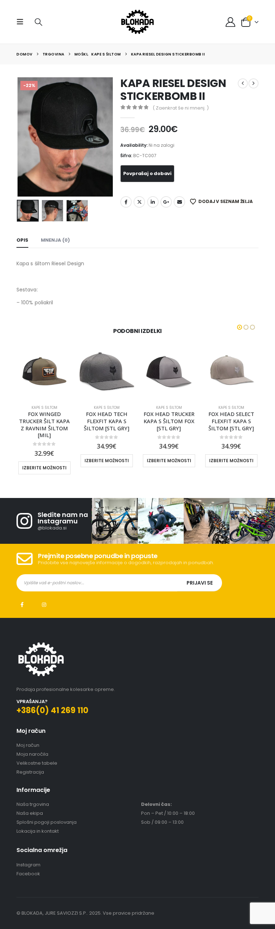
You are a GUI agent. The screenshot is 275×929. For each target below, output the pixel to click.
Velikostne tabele (36, 756)
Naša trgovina (32, 797)
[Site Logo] (137, 22)
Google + (166, 202)
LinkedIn (153, 202)
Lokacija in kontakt (37, 824)
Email (179, 202)
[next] (254, 83)
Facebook (126, 202)
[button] (22, 22)
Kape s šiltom (44, 407)
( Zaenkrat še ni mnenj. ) (181, 108)
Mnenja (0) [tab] (55, 240)
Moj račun (27, 738)
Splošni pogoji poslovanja (46, 815)
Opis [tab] (22, 240)
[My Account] (230, 22)
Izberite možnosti (44, 461)
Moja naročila (32, 747)
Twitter (139, 202)
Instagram (44, 597)
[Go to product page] (44, 371)
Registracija (30, 764)
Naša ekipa (29, 806)
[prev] (243, 83)
